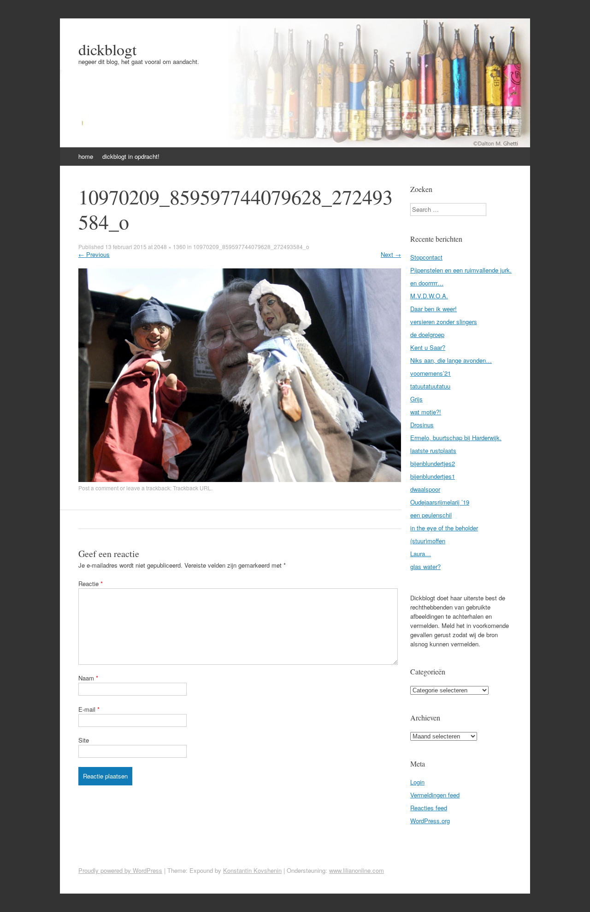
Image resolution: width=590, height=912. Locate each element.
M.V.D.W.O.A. (429, 295)
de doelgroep (427, 334)
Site (83, 740)
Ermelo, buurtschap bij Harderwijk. (456, 437)
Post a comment (98, 488)
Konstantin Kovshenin (252, 870)
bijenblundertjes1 (432, 476)
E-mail (89, 709)
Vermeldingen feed (435, 794)
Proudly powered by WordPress (120, 870)
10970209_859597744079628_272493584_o (251, 246)
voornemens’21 (430, 373)
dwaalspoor (425, 489)
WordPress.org (430, 820)
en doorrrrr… (426, 283)
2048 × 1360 (170, 246)
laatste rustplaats (433, 450)
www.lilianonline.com (356, 870)
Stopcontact (426, 257)
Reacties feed (428, 807)
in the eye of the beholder (444, 527)
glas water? (425, 566)
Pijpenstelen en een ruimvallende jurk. (461, 270)
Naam (88, 678)
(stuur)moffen (427, 540)
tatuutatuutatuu (430, 386)
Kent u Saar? (427, 347)
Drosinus (422, 424)
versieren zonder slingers (443, 321)
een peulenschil (431, 515)
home (85, 156)
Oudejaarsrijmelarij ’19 (439, 502)
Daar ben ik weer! (433, 308)
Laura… (420, 553)
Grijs (416, 399)
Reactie (90, 583)
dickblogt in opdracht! (130, 156)
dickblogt (107, 49)
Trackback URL (192, 488)
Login (417, 782)
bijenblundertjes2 (432, 463)
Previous (94, 254)
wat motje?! (425, 411)
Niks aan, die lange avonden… (451, 360)
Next (391, 254)
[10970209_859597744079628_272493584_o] (239, 479)
